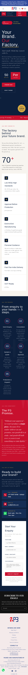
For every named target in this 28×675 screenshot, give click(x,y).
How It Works (8, 90)
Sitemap (14, 635)
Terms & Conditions (14, 642)
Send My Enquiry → (14, 574)
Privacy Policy (14, 640)
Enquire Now (8, 85)
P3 (16, 674)
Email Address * (9, 546)
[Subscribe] (24, 608)
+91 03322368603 (14, 654)
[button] (3, 8)
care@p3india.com (14, 653)
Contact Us (14, 637)
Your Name (8, 539)
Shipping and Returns (14, 632)
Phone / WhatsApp (10, 554)
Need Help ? (14, 630)
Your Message (9, 561)
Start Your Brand (20, 13)
